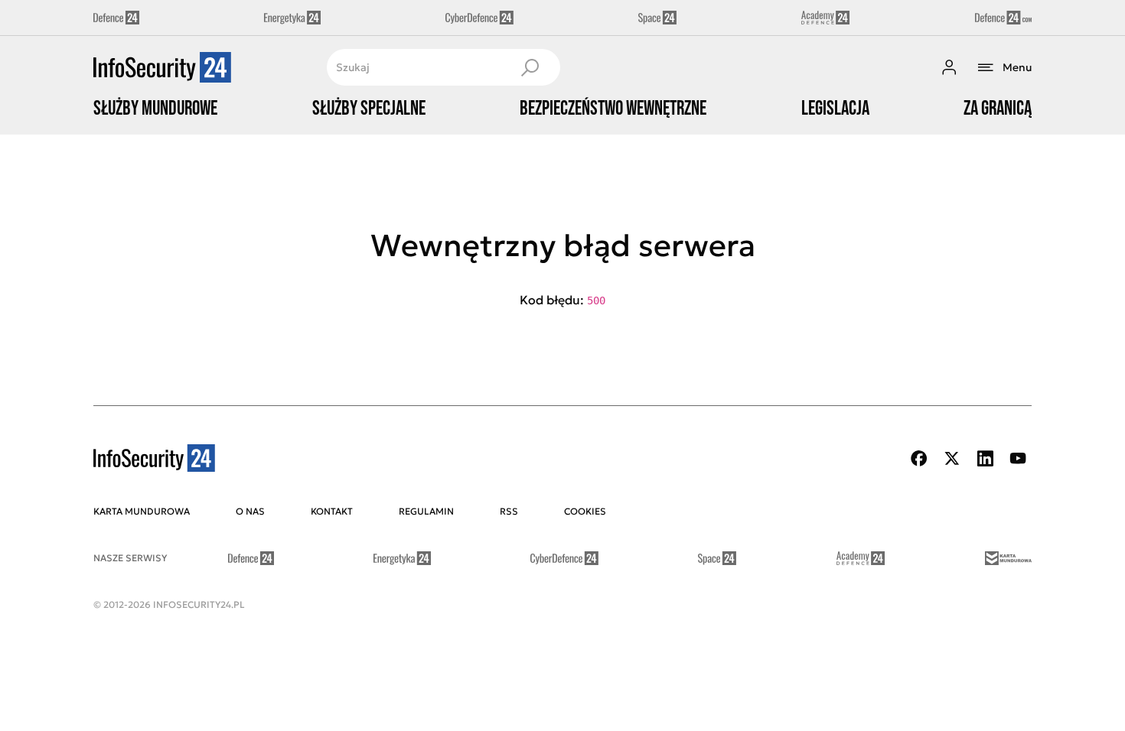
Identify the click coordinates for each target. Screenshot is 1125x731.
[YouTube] (1018, 458)
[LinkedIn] (985, 458)
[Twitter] (952, 458)
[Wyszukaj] (529, 67)
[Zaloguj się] (949, 67)
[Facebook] (919, 458)
